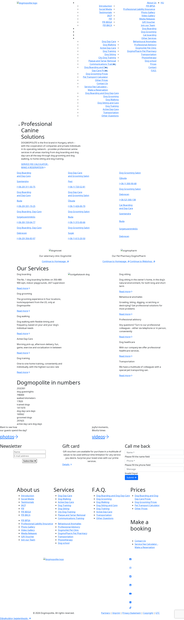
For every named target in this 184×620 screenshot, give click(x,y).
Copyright (148, 613)
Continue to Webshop (141, 261)
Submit (130, 477)
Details (66, 464)
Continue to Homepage (54, 261)
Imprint (116, 613)
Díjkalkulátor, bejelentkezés (14, 618)
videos (98, 437)
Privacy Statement (131, 613)
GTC (157, 613)
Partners (105, 613)
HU (162, 2)
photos (7, 437)
